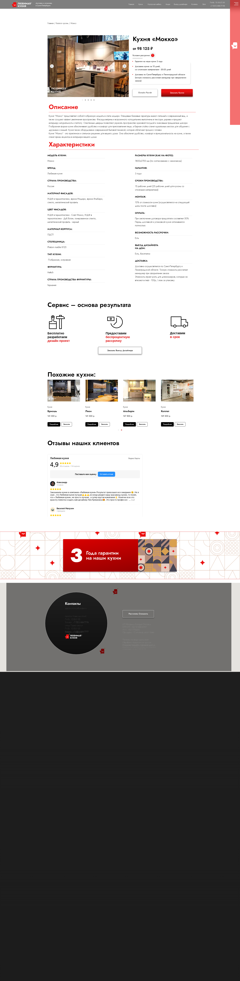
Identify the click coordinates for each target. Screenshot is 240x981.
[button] (118, 430)
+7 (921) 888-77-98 (81, 622)
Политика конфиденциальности (135, 639)
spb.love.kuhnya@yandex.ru (76, 608)
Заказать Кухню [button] (177, 92)
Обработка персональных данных (136, 642)
